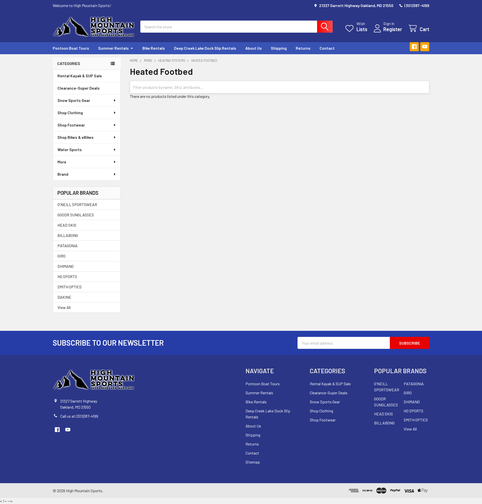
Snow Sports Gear (73, 100)
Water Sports (69, 149)
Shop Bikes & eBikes (75, 137)
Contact (327, 48)
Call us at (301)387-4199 (79, 416)
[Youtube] (424, 46)
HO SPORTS (67, 276)
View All (64, 307)
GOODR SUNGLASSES (75, 214)
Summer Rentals (113, 48)
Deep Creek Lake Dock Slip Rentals (205, 48)
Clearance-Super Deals (78, 88)
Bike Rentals (153, 48)
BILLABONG (67, 235)
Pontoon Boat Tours (71, 48)
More (61, 161)
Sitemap (253, 462)
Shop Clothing (70, 112)
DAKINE (64, 297)
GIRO (61, 256)
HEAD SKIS (66, 225)
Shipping (279, 48)
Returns (303, 48)
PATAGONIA (67, 245)
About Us (253, 48)
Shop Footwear (71, 124)
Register (392, 29)
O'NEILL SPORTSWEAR (77, 204)
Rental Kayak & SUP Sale (79, 75)
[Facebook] (414, 46)
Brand (62, 174)
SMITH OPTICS (69, 286)
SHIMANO (65, 266)
